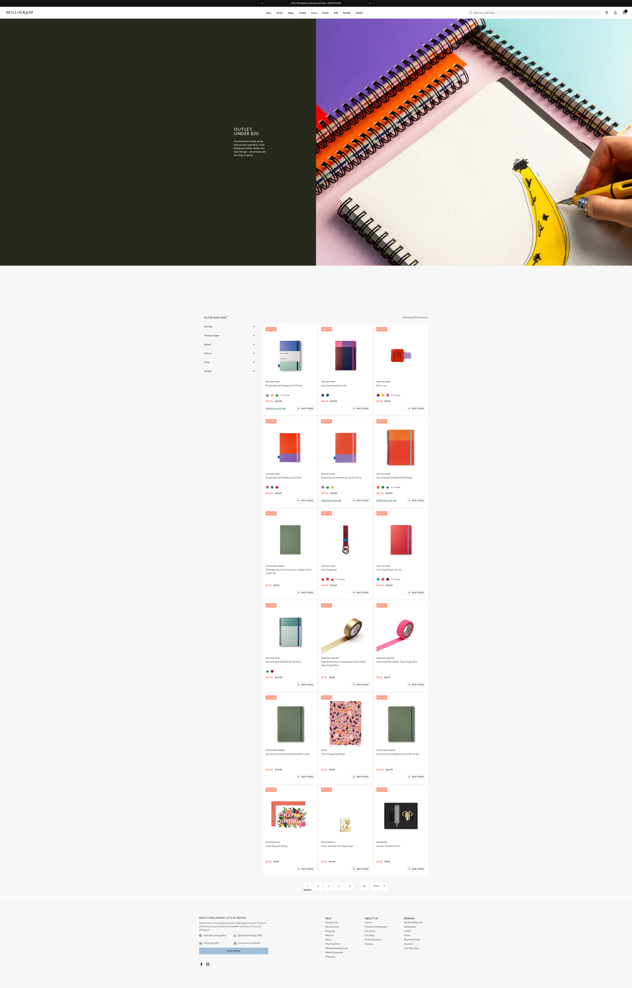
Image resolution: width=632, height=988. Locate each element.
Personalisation (373, 939)
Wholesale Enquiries (336, 948)
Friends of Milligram (376, 926)
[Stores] (607, 13)
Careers (369, 944)
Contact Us (331, 922)
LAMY (407, 931)
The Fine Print (332, 944)
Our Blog (369, 935)
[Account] (615, 13)
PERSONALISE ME (276, 408)
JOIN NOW (234, 951)
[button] (624, 13)
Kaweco (408, 944)
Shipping (330, 931)
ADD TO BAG (307, 408)
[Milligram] (20, 12)
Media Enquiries (334, 952)
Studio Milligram (413, 922)
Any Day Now (411, 948)
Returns (329, 935)
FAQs (328, 939)
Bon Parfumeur (412, 939)
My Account (332, 926)
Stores (368, 922)
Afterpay (330, 956)
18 (364, 886)
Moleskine (410, 926)
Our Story (370, 931)
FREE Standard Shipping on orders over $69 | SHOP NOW (316, 3)
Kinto (407, 935)
